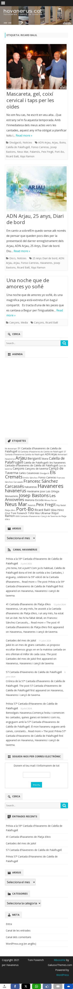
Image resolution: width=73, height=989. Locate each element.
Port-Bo (59, 151)
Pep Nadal (61, 505)
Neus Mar (22, 151)
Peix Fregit (47, 151)
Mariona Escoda (34, 500)
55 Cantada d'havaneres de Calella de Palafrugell (40, 451)
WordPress (62, 975)
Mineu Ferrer (50, 500)
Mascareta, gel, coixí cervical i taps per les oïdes (30, 100)
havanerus (15, 491)
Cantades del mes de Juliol (21, 640)
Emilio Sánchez (30, 477)
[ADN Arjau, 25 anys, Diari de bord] (36, 189)
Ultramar (46, 513)
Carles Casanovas (29, 473)
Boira (62, 142)
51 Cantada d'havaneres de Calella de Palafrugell (33, 450)
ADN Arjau (44, 142)
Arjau (55, 142)
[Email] (57, 986)
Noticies (27, 142)
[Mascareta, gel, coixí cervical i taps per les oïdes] (36, 67)
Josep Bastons (34, 495)
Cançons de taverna (36, 468)
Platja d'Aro (10, 510)
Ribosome (60, 960)
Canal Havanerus (25, 549)
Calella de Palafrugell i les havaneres (45, 462)
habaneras (31, 487)
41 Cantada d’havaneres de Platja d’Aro (28, 604)
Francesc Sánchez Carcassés (31, 483)
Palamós (35, 151)
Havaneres (46, 263)
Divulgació (15, 142)
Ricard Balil (12, 156)
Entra (9, 924)
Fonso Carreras (40, 147)
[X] (25, 986)
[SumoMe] (68, 986)
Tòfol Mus (34, 513)
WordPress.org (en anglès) (21, 943)
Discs (12, 258)
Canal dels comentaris (18, 937)
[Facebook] (15, 986)
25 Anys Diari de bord (45, 258)
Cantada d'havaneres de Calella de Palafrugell (31, 465)
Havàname (33, 491)
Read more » (24, 135)
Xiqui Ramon (27, 156)
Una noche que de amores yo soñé (27, 283)
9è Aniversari (11, 448)
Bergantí (34, 458)
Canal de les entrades (18, 930)
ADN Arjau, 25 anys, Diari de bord (35, 219)
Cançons (14, 322)
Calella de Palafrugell (18, 147)
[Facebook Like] (47, 986)
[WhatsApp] (36, 986)
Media (24, 322)
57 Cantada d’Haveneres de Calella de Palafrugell (34, 672)
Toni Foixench (19, 513)
